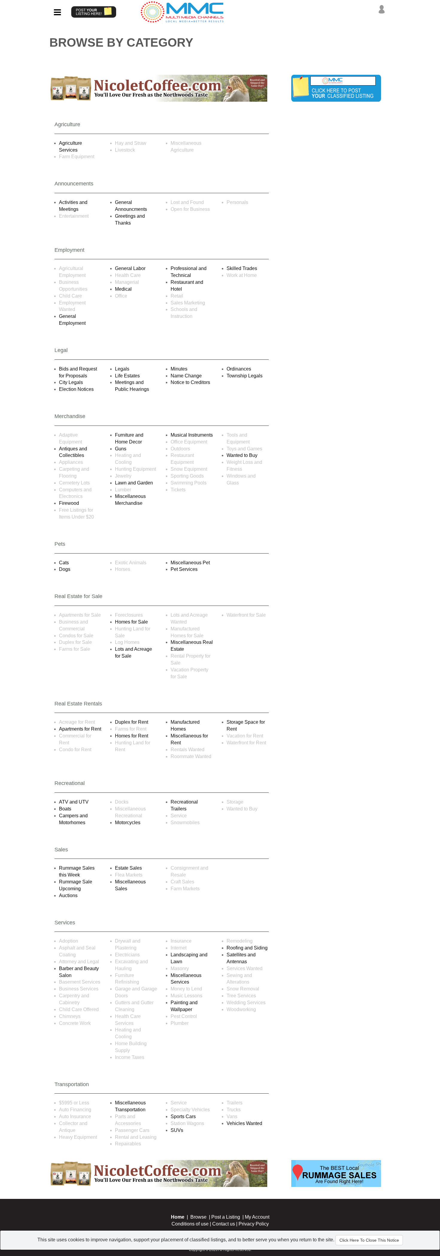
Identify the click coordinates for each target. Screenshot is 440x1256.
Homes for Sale (131, 621)
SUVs (177, 1130)
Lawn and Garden (134, 482)
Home (177, 1217)
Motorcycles (127, 822)
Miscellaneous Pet (190, 562)
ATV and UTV (74, 801)
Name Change (186, 375)
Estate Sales (128, 868)
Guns (120, 448)
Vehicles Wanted (244, 1123)
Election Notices (76, 389)
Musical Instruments (192, 435)
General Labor (130, 268)
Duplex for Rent (131, 722)
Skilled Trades (242, 268)
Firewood (69, 503)
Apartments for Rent (80, 728)
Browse (198, 1217)
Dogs (64, 569)
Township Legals (245, 375)
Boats (65, 808)
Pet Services (184, 569)
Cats (64, 562)
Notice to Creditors (190, 382)
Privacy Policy (254, 1223)
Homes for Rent (131, 735)
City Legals (71, 382)
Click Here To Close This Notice (369, 1240)
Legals (122, 368)
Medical (123, 289)
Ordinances (239, 368)
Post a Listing (225, 1217)
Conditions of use (190, 1223)
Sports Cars (183, 1116)
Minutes (179, 368)
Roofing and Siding (247, 947)
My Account (257, 1217)
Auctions (68, 895)
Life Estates (127, 375)
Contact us (223, 1223)
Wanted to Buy (242, 455)
